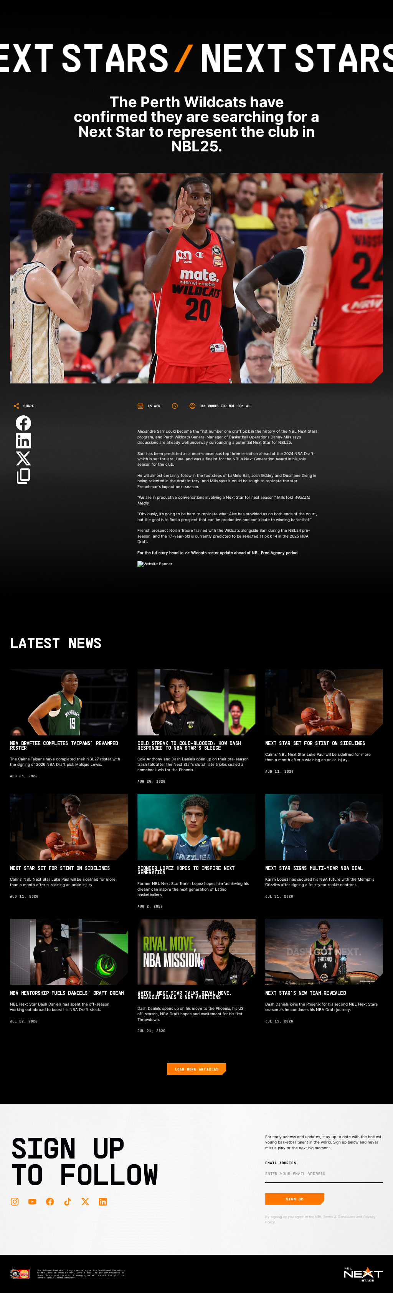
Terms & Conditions (339, 1217)
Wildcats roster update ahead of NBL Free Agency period (244, 552)
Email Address (280, 1162)
